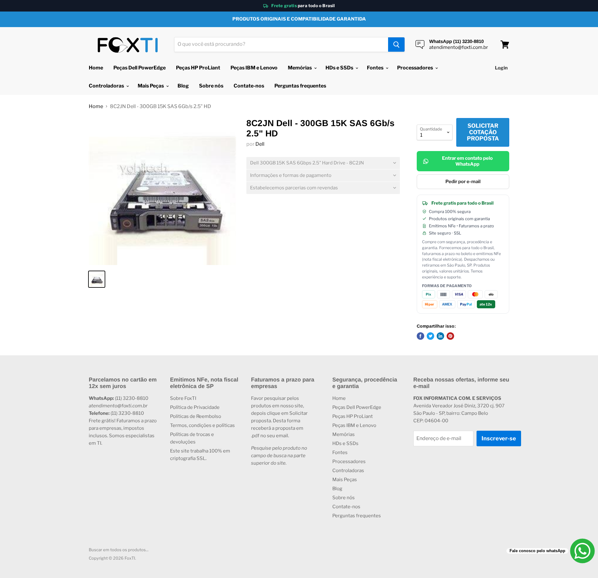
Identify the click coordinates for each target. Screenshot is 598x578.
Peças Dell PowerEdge (139, 68)
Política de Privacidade (195, 407)
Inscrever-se (499, 438)
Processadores (415, 68)
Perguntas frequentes (300, 86)
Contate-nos (249, 86)
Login (501, 68)
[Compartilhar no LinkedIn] (440, 336)
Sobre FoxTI (183, 398)
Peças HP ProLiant (198, 68)
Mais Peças (151, 86)
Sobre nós (211, 86)
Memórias (300, 68)
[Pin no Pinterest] (450, 336)
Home (96, 68)
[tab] (323, 163)
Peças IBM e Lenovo (254, 68)
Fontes (375, 68)
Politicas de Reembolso (195, 416)
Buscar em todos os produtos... (119, 549)
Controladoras (107, 86)
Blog (183, 86)
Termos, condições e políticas (202, 425)
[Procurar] (396, 44)
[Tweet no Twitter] (430, 336)
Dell (259, 144)
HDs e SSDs (339, 68)
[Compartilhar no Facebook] (420, 336)
